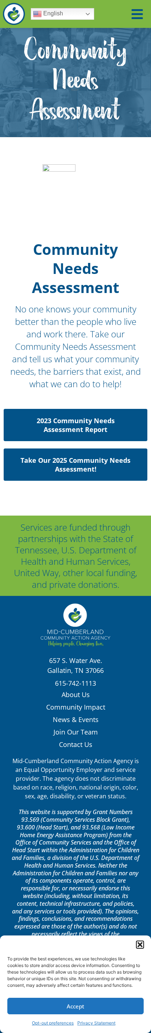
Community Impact (75, 707)
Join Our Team (76, 732)
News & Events (76, 719)
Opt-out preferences (53, 1023)
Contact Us (75, 744)
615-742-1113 (75, 683)
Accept (75, 1006)
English (52, 13)
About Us (76, 694)
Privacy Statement (96, 1023)
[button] (140, 944)
